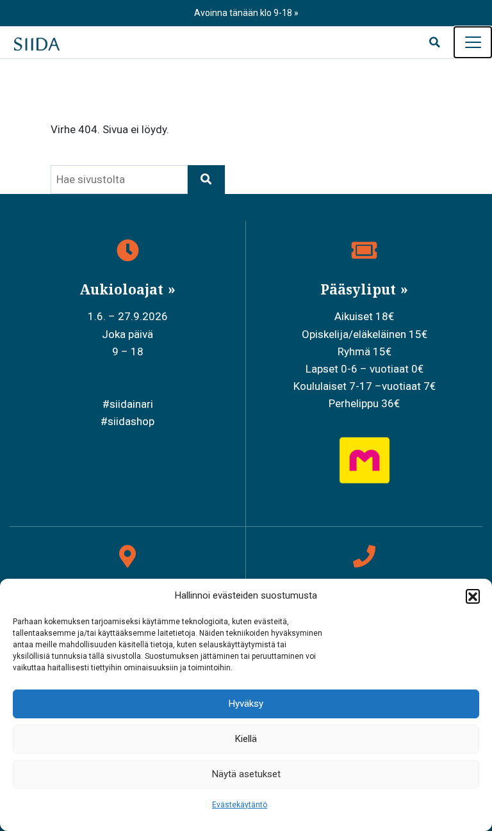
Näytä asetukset (246, 774)
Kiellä (246, 739)
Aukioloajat (123, 289)
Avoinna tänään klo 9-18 (244, 13)
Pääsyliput (359, 289)
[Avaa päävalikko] (473, 42)
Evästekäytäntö (239, 804)
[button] (472, 596)
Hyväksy (246, 703)
